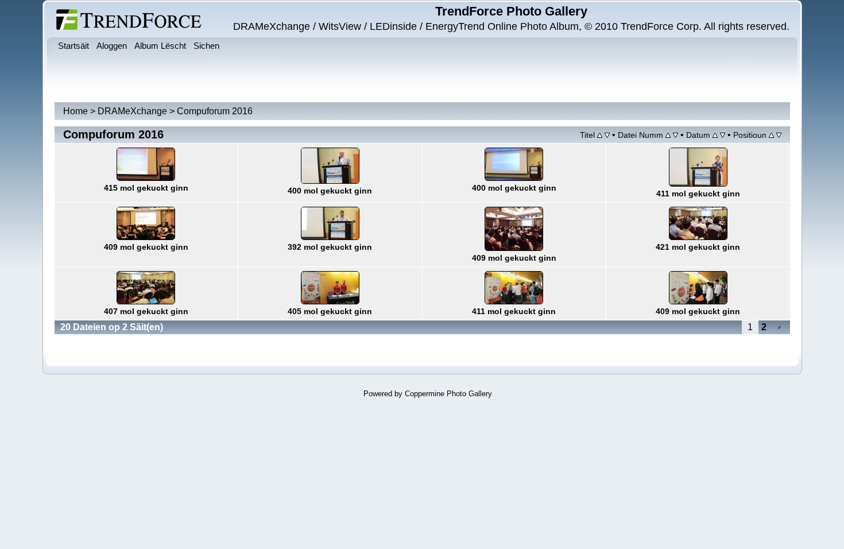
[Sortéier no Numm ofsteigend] (675, 135)
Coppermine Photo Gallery (448, 393)
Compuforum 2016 (215, 111)
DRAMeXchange (132, 111)
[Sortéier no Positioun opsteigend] (771, 135)
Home (75, 111)
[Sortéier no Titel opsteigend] (599, 135)
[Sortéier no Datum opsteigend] (715, 135)
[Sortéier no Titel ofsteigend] (607, 135)
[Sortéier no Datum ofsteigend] (722, 135)
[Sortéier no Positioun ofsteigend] (778, 135)
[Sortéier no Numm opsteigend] (668, 135)
